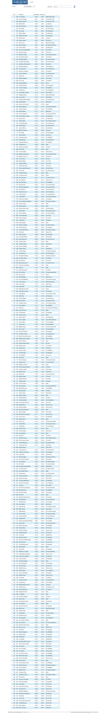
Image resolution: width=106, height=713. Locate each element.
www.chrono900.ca (94, 712)
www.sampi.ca (25, 712)
